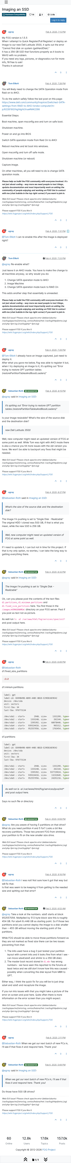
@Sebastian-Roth (11, 497)
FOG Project (48, 1149)
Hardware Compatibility (15, 14)
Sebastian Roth (15, 391)
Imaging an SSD (27, 396)
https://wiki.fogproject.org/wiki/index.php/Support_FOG (27, 213)
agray (11, 32)
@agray (6, 264)
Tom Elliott (13, 83)
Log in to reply (58, 20)
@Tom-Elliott (9, 236)
